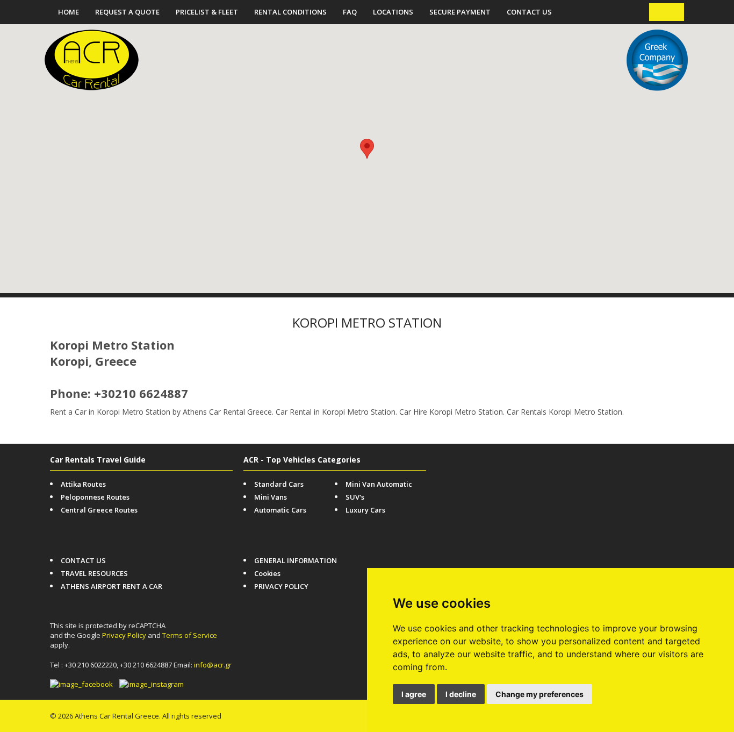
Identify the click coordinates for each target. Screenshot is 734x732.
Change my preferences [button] (539, 694)
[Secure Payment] (633, 465)
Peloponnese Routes (95, 497)
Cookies (267, 573)
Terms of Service (189, 635)
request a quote (127, 12)
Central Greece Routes (99, 510)
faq (350, 12)
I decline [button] (460, 694)
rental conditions (290, 12)
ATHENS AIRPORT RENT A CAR (111, 586)
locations (393, 12)
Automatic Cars (280, 510)
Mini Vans (270, 497)
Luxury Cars (365, 510)
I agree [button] (413, 694)
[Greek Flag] (675, 12)
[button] (367, 149)
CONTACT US (529, 12)
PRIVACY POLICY (281, 586)
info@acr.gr (213, 665)
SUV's (355, 497)
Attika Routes (83, 484)
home (68, 12)
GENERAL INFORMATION (295, 560)
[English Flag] (658, 12)
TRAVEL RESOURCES (94, 573)
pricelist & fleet (207, 12)
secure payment (460, 12)
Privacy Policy (124, 635)
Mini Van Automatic (379, 484)
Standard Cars (279, 484)
